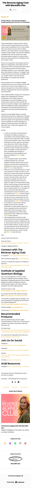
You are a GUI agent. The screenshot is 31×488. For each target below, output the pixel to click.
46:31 (6, 215)
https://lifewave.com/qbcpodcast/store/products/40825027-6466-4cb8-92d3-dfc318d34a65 (15, 331)
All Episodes (14, 387)
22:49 (10, 168)
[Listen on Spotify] (15, 443)
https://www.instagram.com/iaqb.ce (19, 366)
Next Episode (6, 387)
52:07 (9, 232)
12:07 (18, 155)
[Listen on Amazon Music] (20, 443)
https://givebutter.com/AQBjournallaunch (14, 291)
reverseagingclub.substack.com (18, 255)
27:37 (18, 193)
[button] (15, 447)
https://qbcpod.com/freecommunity (15, 296)
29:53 (18, 201)
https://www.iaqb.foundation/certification (14, 304)
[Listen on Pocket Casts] (25, 443)
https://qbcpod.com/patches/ (10, 337)
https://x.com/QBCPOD (14, 360)
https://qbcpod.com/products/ (19, 310)
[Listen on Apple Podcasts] (10, 443)
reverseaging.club (23, 259)
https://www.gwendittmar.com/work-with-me (15, 243)
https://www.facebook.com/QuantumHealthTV (15, 350)
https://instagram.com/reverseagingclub (13, 345)
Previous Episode (24, 387)
